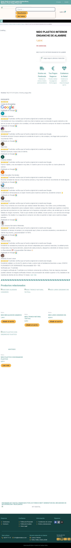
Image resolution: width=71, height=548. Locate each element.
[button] (1, 21)
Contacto (66, 2)
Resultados (21, 13)
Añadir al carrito (8, 321)
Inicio (1, 24)
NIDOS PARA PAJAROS (15, 24)
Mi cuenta (58, 2)
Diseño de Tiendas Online (41, 545)
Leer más (33, 275)
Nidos (23, 24)
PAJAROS (6, 24)
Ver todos (21, 16)
